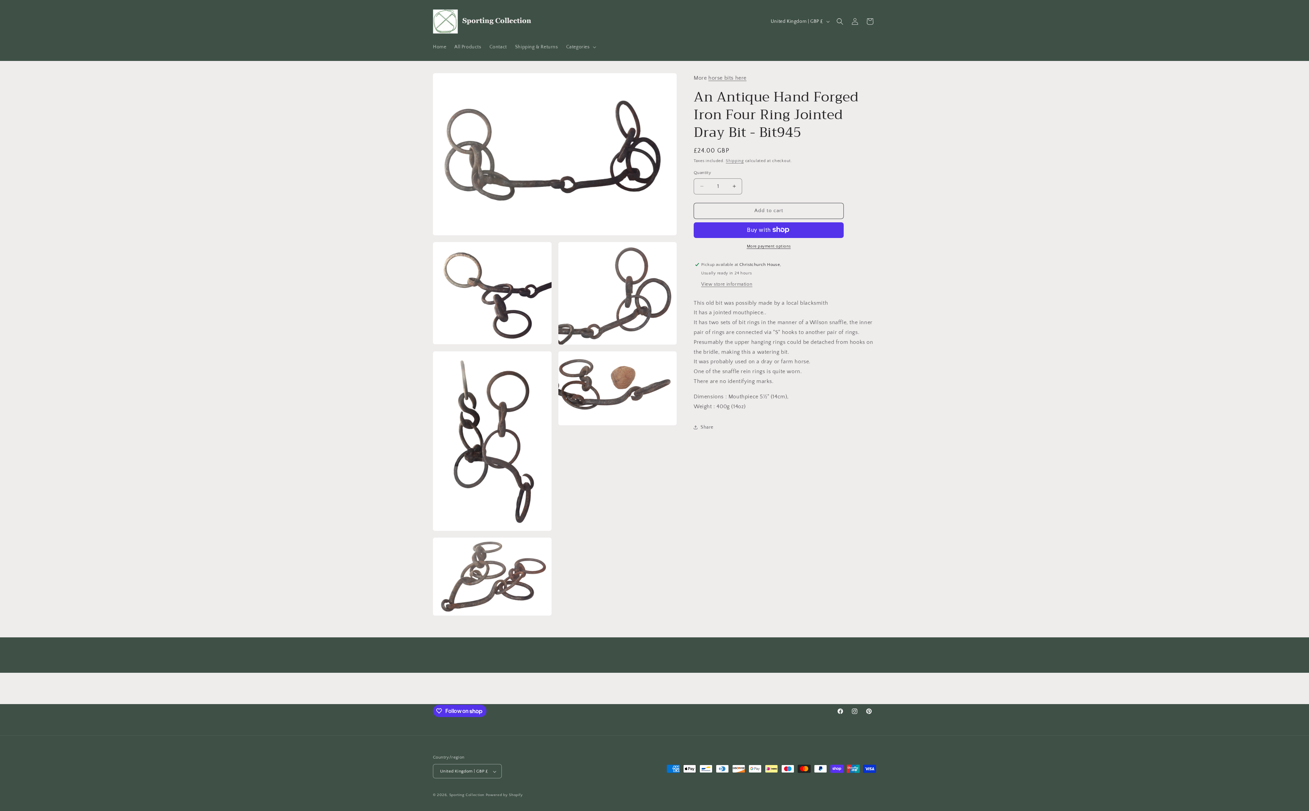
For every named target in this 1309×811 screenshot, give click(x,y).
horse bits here (727, 78)
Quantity (702, 172)
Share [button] (707, 427)
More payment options (769, 246)
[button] (580, 47)
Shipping (735, 160)
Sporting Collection (467, 795)
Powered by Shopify (504, 795)
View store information (726, 284)
